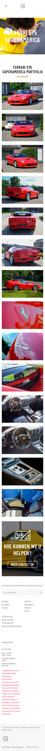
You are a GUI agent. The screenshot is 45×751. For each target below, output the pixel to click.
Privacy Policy (32, 747)
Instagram (5, 605)
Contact (27, 611)
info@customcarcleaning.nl (12, 626)
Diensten (27, 601)
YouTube (5, 608)
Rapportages (28, 605)
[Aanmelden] (40, 592)
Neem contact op (22, 564)
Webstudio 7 (7, 730)
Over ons (27, 608)
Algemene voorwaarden (13, 747)
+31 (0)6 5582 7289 (7, 623)
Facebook (5, 601)
